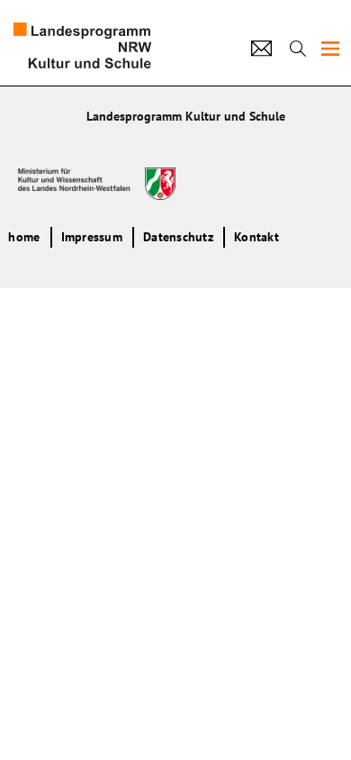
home (24, 237)
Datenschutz (178, 237)
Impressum (91, 237)
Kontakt (256, 237)
